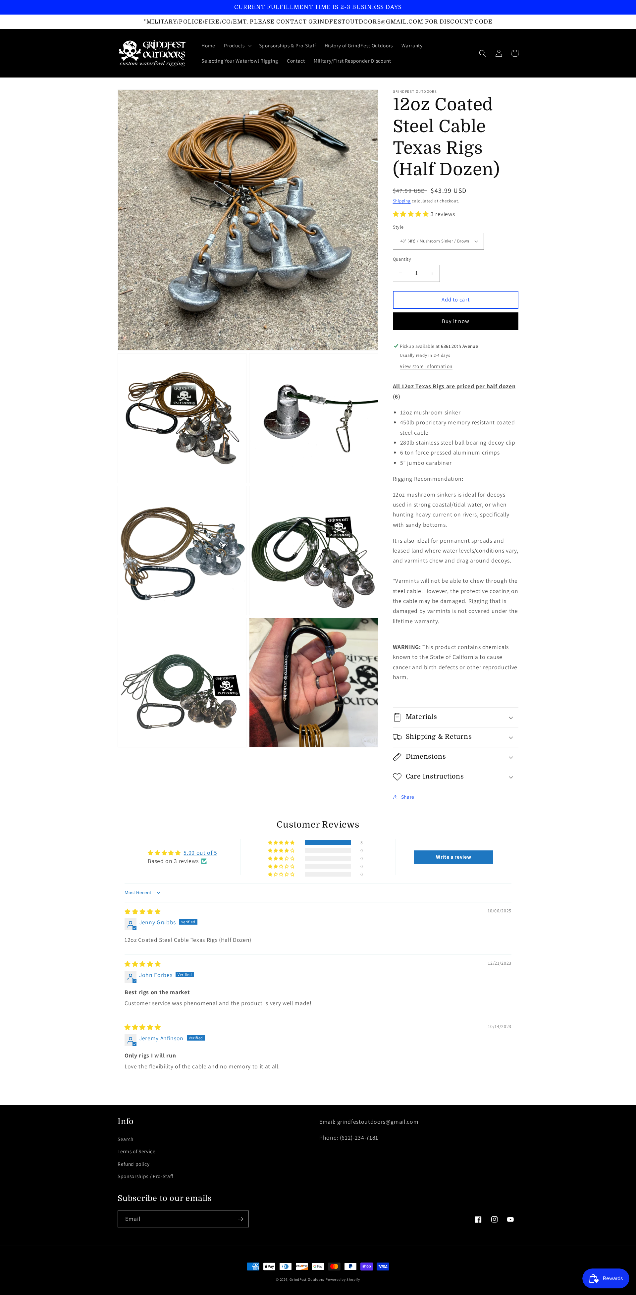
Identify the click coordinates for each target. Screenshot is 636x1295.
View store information (426, 366)
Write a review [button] (453, 856)
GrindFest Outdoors (307, 1279)
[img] (143, 911)
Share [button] (407, 796)
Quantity (402, 258)
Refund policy (134, 1163)
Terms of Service (137, 1151)
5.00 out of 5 (200, 852)
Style (398, 227)
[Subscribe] (240, 1219)
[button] (237, 45)
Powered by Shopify (343, 1279)
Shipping (402, 201)
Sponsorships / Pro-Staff (145, 1176)
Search (125, 1139)
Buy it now (455, 320)
